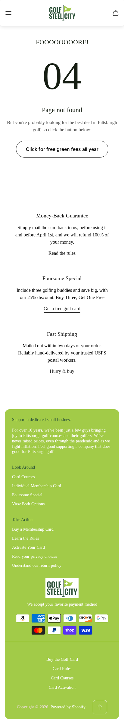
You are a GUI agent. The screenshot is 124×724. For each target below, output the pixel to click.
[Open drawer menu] (8, 13)
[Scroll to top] (100, 707)
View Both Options (28, 504)
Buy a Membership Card (33, 529)
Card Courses (23, 477)
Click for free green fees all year (62, 149)
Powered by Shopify (68, 707)
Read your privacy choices (34, 556)
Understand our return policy (36, 565)
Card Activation (62, 687)
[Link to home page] (62, 588)
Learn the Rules (25, 538)
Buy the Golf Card (62, 659)
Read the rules (62, 253)
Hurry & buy (62, 371)
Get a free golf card (62, 308)
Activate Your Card (28, 547)
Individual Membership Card (36, 486)
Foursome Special (27, 495)
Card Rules (62, 668)
